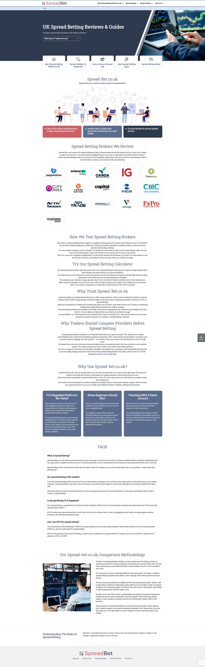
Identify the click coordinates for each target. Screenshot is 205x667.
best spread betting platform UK (109, 352)
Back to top (201, 338)
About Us (76, 658)
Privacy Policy (87, 658)
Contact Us (128, 658)
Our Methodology (100, 658)
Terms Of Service (116, 658)
